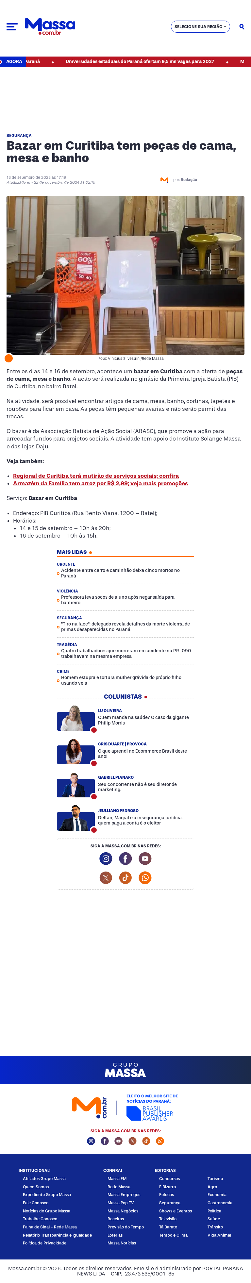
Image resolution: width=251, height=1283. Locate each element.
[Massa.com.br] (50, 26)
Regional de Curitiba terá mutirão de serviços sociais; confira (96, 476)
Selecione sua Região (199, 26)
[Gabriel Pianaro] (76, 784)
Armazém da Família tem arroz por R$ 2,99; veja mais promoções (100, 483)
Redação (189, 179)
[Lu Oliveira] (76, 718)
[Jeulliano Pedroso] (76, 818)
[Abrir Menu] (12, 26)
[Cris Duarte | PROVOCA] (76, 751)
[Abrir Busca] (241, 27)
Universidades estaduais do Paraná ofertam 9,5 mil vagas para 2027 (119, 61)
